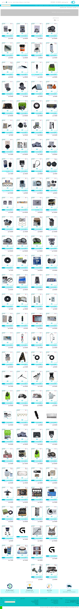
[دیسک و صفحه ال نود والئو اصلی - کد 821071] (37, 241)
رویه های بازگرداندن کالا (35, 602)
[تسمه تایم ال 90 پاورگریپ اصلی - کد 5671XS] (7, 415)
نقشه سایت (36, 604)
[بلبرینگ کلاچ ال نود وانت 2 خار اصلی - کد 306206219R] (22, 395)
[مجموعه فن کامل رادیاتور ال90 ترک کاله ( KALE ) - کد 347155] (22, 492)
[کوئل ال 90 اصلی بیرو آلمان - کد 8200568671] (51, 125)
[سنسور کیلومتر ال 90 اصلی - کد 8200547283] (22, 67)
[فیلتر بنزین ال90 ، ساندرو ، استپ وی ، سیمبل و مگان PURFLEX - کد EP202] (7, 550)
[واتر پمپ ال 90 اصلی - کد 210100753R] (37, 222)
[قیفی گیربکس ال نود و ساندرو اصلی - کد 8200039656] (51, 473)
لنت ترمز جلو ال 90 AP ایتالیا (39, 327)
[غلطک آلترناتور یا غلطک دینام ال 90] (22, 86)
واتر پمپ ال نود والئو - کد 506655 (9, 443)
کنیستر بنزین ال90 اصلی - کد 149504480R (52, 501)
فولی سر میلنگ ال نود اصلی (10, 95)
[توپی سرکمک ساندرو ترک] (7, 299)
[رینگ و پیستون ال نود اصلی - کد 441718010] (7, 183)
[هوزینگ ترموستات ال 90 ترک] (37, 144)
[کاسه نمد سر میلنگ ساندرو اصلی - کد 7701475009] (51, 434)
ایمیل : (77, 603)
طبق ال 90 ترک (26, 365)
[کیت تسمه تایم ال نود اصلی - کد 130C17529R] (51, 202)
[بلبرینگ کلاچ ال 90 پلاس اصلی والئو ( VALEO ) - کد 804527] (7, 395)
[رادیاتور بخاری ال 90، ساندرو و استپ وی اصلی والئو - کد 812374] (51, 67)
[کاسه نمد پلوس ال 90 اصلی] (51, 357)
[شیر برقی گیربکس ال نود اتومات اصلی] (51, 318)
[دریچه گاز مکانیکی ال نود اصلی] (7, 357)
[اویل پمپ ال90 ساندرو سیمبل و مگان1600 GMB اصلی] (7, 453)
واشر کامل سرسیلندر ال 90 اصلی (24, 153)
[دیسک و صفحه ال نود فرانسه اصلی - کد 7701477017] (51, 28)
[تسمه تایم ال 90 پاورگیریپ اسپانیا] (7, 280)
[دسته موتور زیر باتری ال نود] (22, 48)
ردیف (58, 20)
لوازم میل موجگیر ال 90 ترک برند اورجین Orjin (22, 327)
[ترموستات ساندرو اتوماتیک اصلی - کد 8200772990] (7, 492)
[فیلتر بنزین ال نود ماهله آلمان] (7, 164)
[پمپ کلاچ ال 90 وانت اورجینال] (22, 376)
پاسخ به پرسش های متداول (34, 601)
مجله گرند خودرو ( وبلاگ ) (54, 602)
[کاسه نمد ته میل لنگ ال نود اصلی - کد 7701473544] (37, 434)
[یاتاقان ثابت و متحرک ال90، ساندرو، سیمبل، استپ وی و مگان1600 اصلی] (37, 550)
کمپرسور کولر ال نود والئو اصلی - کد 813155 (23, 114)
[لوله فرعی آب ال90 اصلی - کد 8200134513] (37, 531)
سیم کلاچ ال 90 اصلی (40, 172)
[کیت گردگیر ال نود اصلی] (22, 125)
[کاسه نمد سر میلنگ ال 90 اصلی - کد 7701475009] (22, 164)
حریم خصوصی (36, 603)
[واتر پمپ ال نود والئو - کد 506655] (7, 434)
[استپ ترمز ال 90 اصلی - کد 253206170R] (7, 376)
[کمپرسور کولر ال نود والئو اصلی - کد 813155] (22, 106)
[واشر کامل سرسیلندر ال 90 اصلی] (22, 144)
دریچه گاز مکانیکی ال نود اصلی (9, 365)
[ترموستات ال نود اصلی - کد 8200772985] (7, 28)
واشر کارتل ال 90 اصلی (54, 346)
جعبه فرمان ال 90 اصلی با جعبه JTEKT (23, 211)
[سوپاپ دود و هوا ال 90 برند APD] (51, 415)
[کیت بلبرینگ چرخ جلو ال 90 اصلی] (37, 125)
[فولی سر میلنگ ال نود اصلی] (7, 86)
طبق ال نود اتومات (40, 95)
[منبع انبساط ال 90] (51, 395)
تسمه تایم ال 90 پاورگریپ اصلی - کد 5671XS (8, 423)
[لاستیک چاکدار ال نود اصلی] (51, 299)
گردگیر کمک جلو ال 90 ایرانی (39, 423)
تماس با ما (51, 5)
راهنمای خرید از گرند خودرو (43, 598)
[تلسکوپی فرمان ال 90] (37, 395)
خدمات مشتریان (22, 598)
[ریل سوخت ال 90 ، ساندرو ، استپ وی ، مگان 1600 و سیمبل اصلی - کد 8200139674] (37, 511)
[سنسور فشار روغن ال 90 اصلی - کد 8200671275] (37, 473)
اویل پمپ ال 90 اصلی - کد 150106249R (52, 230)
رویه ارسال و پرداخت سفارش (54, 600)
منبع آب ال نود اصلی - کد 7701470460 (8, 481)
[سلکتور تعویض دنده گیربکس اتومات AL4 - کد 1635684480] (51, 511)
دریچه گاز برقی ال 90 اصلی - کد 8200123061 (8, 327)
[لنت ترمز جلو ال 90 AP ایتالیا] (37, 318)
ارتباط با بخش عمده (46, 5)
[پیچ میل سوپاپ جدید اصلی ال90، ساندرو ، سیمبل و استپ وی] (37, 569)
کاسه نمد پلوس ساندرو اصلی (39, 365)
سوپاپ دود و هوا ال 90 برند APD (53, 423)
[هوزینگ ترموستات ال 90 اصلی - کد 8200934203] (22, 434)
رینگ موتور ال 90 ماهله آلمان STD (38, 269)
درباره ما (60, 5)
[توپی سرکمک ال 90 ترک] (7, 260)
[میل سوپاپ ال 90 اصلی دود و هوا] (37, 299)
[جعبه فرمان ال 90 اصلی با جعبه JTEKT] (22, 202)
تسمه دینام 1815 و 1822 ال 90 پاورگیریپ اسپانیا (22, 346)
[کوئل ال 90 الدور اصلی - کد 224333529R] (37, 376)
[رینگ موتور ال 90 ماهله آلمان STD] (37, 260)
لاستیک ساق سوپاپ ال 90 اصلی (39, 211)
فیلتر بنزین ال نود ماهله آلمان (9, 172)
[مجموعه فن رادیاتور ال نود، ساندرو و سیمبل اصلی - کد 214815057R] (7, 106)
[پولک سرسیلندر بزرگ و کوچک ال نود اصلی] (51, 183)
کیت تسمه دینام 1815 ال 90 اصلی (53, 269)
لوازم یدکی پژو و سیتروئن (65, 5)
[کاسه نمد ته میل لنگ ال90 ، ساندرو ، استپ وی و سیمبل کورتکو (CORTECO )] (22, 530)
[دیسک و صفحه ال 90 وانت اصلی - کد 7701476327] (22, 241)
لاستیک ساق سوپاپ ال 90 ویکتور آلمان (23, 288)
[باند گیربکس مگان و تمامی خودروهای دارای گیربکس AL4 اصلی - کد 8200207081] (37, 183)
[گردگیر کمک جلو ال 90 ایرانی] (37, 415)
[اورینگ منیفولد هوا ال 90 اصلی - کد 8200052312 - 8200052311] (22, 222)
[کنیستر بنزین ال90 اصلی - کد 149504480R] (51, 492)
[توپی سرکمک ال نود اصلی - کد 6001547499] (7, 144)
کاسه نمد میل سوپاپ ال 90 (39, 114)
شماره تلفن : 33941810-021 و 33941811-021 (71, 602)
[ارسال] (1, 5)
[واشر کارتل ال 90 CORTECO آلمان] (22, 473)
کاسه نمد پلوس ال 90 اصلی (54, 365)
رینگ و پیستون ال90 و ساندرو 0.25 (53, 539)
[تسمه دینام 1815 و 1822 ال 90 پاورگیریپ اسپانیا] (22, 338)
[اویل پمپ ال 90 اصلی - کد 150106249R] (51, 222)
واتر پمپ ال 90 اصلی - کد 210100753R (38, 230)
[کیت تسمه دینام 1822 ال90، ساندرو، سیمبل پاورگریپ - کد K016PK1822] (51, 569)
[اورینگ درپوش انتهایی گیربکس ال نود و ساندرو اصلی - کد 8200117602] (51, 549)
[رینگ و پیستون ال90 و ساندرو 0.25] (51, 531)
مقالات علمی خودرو (56, 5)
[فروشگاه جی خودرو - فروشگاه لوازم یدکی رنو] (73, 2)
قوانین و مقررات (36, 600)
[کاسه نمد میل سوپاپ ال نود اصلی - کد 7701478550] (51, 376)
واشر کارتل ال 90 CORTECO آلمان (24, 481)
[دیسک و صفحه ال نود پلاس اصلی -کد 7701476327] (7, 241)
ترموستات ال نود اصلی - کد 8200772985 (8, 37)
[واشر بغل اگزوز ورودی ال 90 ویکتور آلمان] (22, 415)
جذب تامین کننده (56, 603)
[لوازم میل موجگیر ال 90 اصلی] (7, 125)
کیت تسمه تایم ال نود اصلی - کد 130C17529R (51, 211)
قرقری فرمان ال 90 (55, 114)
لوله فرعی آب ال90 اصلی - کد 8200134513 (37, 539)
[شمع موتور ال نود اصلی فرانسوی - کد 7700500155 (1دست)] (22, 28)
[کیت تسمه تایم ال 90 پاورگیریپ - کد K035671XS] (51, 241)
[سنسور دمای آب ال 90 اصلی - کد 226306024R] (37, 67)
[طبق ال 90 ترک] (22, 357)
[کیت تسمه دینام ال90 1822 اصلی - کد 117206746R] (7, 222)
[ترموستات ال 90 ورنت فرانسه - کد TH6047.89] (37, 338)
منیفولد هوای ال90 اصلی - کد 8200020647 (23, 520)
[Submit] (5, 602)
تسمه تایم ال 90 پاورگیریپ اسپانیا (9, 288)
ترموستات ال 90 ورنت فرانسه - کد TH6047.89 (37, 346)
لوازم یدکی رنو (72, 5)
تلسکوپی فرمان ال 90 (40, 404)
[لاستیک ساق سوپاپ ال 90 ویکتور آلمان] (22, 280)
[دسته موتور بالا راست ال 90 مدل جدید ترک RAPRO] (22, 260)
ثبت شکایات (36, 5)
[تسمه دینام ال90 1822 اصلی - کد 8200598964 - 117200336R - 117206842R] (51, 48)
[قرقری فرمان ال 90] (51, 106)
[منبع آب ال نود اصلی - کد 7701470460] (7, 473)
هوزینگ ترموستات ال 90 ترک (39, 153)
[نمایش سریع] (47, 36)
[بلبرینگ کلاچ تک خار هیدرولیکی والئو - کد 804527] (37, 453)
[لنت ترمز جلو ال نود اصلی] (51, 144)
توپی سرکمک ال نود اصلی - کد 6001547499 (8, 153)
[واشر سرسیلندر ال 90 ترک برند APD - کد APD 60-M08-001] (37, 492)
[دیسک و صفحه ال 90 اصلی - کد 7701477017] (51, 453)
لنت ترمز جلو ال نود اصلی (54, 153)
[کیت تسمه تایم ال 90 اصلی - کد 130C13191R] (22, 453)
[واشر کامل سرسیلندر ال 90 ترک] (37, 280)
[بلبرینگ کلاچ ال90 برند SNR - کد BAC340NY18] (7, 511)
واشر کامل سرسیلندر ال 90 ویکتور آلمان (52, 288)
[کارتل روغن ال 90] (22, 299)
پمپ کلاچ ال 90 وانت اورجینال (24, 385)
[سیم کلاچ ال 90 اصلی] (37, 164)
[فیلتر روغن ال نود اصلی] (22, 183)
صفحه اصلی (76, 5)
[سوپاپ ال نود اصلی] (7, 67)
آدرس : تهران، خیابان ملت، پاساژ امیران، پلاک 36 (71, 600)
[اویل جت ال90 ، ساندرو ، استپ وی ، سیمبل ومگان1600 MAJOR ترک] (7, 531)
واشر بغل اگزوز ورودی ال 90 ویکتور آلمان (23, 423)
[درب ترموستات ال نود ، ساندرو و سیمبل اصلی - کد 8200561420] (37, 48)
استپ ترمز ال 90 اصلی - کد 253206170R (8, 385)
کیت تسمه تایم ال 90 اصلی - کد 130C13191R (22, 462)
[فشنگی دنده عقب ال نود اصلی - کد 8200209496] (7, 338)
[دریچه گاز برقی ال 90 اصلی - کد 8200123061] (7, 318)
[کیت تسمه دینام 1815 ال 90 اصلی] (51, 260)
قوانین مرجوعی (41, 5)
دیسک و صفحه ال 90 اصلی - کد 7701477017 (51, 462)
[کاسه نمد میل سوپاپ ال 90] (37, 106)
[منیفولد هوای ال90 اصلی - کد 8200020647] (22, 511)
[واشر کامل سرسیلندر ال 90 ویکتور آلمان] (51, 280)
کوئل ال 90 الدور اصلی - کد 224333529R (38, 385)
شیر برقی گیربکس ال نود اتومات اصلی (52, 327)
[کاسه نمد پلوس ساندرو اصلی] (37, 357)
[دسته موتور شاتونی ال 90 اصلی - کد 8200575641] (7, 48)
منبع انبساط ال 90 (55, 404)
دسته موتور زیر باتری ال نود (25, 56)
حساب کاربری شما (55, 601)
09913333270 (54, 12)
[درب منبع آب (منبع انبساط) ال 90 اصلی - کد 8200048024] (51, 164)
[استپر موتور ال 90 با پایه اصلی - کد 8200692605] (37, 28)
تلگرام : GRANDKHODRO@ (74, 601)
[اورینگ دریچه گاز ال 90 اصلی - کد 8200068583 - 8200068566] (7, 202)
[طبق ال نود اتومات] (37, 86)
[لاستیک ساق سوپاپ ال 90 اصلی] (37, 202)
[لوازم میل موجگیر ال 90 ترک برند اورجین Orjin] (22, 318)
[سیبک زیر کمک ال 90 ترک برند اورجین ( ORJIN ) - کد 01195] (51, 86)
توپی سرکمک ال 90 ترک (10, 269)
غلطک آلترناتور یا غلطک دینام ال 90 (24, 95)
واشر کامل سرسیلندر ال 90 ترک (39, 288)
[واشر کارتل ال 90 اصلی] (51, 338)
